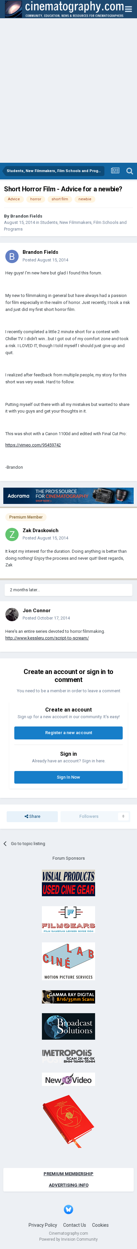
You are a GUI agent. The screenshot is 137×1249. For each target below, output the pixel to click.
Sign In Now (68, 777)
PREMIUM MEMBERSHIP (68, 1173)
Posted (45, 259)
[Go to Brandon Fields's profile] (12, 256)
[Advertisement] (68, 91)
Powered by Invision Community (68, 1239)
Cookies (100, 1225)
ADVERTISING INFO (68, 1185)
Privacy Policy (43, 1225)
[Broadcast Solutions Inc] (68, 1026)
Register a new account (68, 732)
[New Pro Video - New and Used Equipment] (68, 1079)
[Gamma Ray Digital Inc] (68, 996)
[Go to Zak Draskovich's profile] (12, 534)
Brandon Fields (26, 216)
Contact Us (74, 1225)
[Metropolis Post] (68, 1055)
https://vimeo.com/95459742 (33, 444)
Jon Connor (37, 611)
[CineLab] (68, 961)
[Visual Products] (68, 882)
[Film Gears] (68, 918)
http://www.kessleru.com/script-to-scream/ (47, 637)
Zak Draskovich (41, 530)
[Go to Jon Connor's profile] (12, 614)
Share (34, 816)
